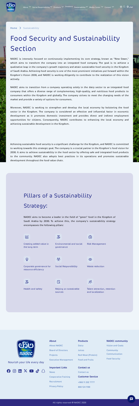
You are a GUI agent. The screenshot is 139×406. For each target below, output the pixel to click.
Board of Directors (58, 350)
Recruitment (55, 381)
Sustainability (80, 7)
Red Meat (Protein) (87, 355)
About (26, 7)
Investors (69, 6)
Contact (108, 7)
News (52, 372)
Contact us (83, 372)
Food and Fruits (86, 359)
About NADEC (56, 345)
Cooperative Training (59, 377)
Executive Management (61, 359)
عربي (131, 7)
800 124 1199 (84, 387)
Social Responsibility (41, 7)
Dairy (80, 345)
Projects (53, 355)
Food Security (113, 358)
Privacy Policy (56, 386)
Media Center (95, 7)
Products (57, 7)
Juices (81, 350)
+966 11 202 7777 (86, 382)
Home (13, 28)
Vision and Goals (115, 345)
